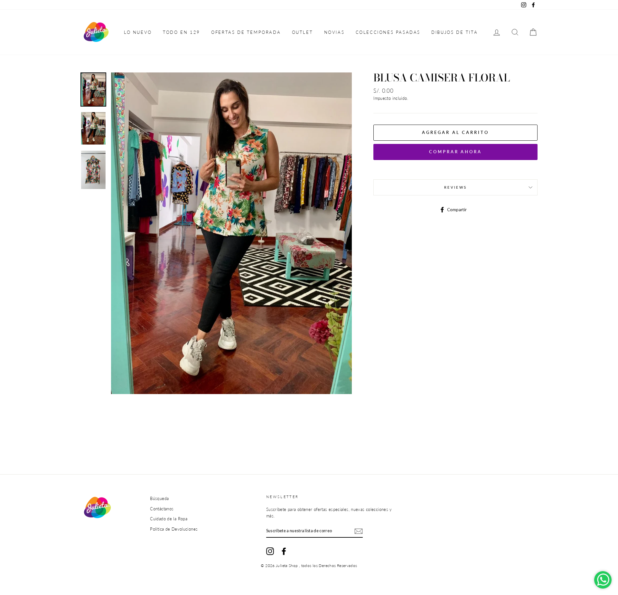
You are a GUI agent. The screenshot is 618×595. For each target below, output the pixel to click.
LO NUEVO (138, 32)
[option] (231, 233)
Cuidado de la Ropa (168, 518)
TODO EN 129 (181, 32)
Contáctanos (161, 508)
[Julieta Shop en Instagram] (270, 551)
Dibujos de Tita (454, 32)
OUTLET (302, 32)
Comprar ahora (455, 151)
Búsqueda (159, 498)
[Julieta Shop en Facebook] (284, 551)
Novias (334, 32)
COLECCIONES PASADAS (388, 32)
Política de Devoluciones (174, 529)
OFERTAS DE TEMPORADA (246, 32)
